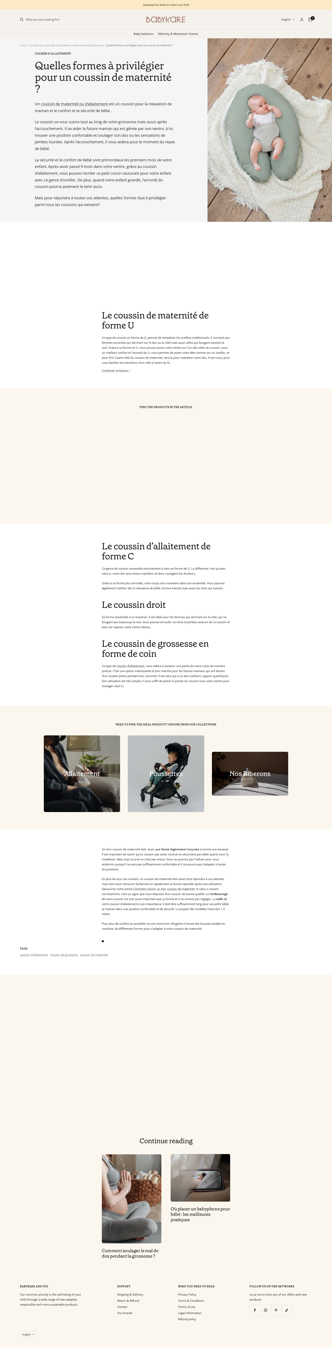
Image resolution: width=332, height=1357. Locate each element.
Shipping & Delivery (130, 1294)
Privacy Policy (187, 1294)
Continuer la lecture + (116, 370)
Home (23, 45)
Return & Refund (128, 1301)
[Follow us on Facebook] (255, 1310)
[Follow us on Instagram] (265, 1310)
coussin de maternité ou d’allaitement (75, 103)
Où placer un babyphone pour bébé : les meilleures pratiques (200, 1214)
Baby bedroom (144, 34)
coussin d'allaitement (53, 53)
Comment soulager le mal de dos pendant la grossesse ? (130, 1253)
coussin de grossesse (64, 955)
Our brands (124, 1313)
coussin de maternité (94, 955)
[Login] (302, 19)
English (286, 19)
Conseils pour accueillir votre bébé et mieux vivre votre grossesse (67, 45)
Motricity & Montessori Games (178, 34)
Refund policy (187, 1319)
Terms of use (186, 1307)
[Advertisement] (135, 266)
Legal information (190, 1313)
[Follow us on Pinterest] (276, 1310)
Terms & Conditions (191, 1301)
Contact (122, 1307)
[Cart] (310, 19)
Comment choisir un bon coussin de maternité (164, 889)
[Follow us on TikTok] (286, 1310)
